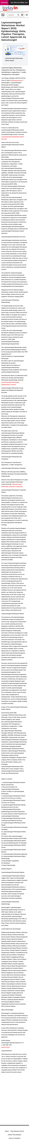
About (7, 1131)
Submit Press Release (14, 1134)
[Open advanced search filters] (22, 15)
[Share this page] (26, 14)
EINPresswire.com (16, 80)
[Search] (18, 15)
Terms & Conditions (14, 1138)
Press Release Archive (17, 1131)
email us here (5, 1047)
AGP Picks (4, 2)
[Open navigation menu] (3, 14)
